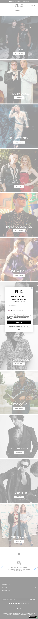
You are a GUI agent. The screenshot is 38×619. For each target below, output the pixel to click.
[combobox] (10, 310)
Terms (11, 318)
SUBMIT (19, 322)
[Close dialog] (31, 288)
